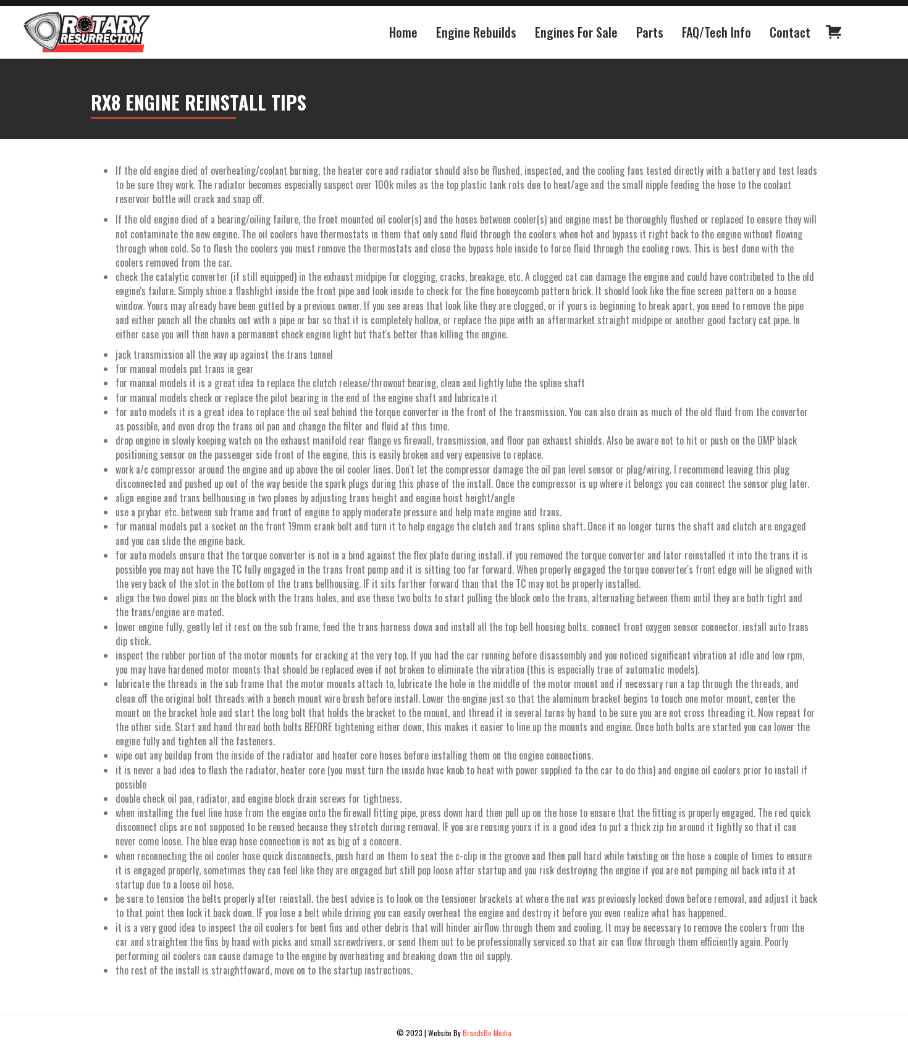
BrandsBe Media (487, 1033)
